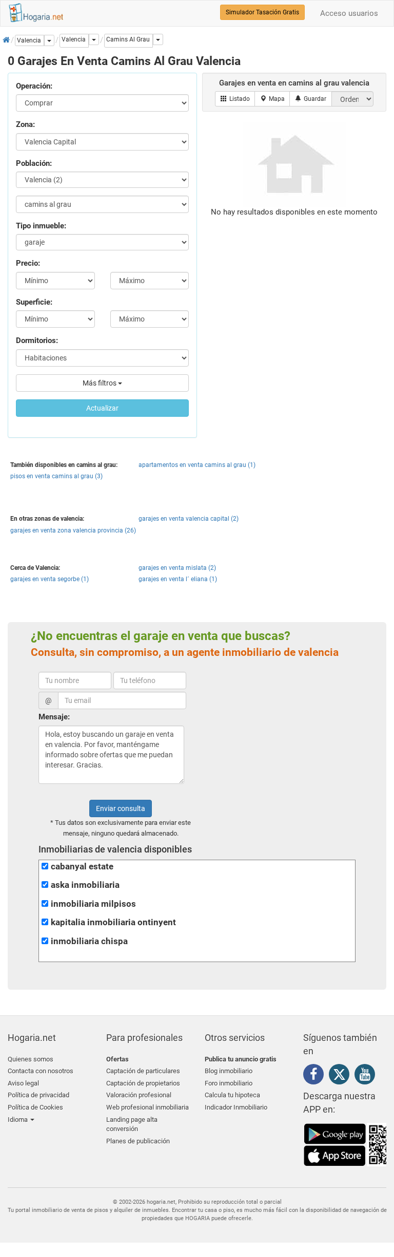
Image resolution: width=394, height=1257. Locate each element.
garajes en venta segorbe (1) (49, 579)
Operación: (34, 86)
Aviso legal (23, 1083)
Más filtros (100, 383)
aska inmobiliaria (85, 885)
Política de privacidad (38, 1095)
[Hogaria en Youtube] (367, 1076)
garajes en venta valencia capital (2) (189, 518)
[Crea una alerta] (310, 98)
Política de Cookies (35, 1107)
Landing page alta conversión (131, 1124)
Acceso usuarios (349, 13)
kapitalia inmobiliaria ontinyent (113, 922)
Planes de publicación (138, 1141)
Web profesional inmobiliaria (147, 1107)
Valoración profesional (138, 1095)
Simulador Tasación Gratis (262, 12)
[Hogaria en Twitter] (341, 1076)
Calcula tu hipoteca (232, 1095)
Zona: (25, 124)
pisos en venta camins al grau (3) (56, 476)
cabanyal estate (82, 866)
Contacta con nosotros (40, 1071)
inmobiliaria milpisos (93, 904)
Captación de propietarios (143, 1083)
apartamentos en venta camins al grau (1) (197, 464)
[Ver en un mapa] (272, 98)
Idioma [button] (18, 1119)
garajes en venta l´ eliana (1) (178, 579)
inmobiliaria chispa (89, 941)
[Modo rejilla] (235, 98)
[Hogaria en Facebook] (316, 1076)
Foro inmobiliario (228, 1083)
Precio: (28, 263)
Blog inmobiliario (228, 1071)
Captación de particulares (143, 1071)
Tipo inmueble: (41, 225)
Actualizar (102, 408)
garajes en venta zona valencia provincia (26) (73, 530)
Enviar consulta (120, 808)
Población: (34, 163)
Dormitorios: (37, 340)
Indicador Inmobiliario (236, 1107)
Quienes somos (30, 1059)
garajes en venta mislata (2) (177, 567)
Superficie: (34, 302)
